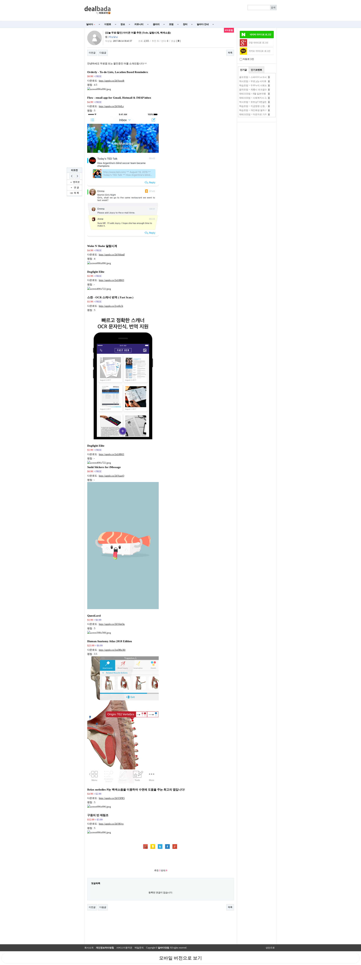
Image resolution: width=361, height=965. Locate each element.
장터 (185, 24)
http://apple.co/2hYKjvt (111, 823)
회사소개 (88, 947)
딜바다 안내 (203, 24)
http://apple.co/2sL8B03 (111, 280)
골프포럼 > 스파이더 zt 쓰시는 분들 (256, 77)
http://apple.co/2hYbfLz (111, 106)
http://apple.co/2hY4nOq (112, 624)
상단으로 (270, 947)
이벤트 (107, 24)
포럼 (171, 24)
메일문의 (139, 947)
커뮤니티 (138, 24)
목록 (230, 52)
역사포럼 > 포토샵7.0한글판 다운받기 (258, 102)
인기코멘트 (256, 70)
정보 (123, 24)
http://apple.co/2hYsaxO (111, 475)
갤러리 (156, 24)
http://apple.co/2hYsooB (111, 80)
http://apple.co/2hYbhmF (112, 254)
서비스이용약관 (124, 947)
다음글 (102, 52)
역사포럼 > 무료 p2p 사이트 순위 (255, 81)
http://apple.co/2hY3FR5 (112, 798)
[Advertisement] (196, 10)
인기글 (243, 70)
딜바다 (90, 24)
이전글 (92, 52)
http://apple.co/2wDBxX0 (112, 649)
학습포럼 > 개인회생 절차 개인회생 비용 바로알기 (264, 110)
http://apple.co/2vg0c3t (111, 306)
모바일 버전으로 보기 (180, 958)
